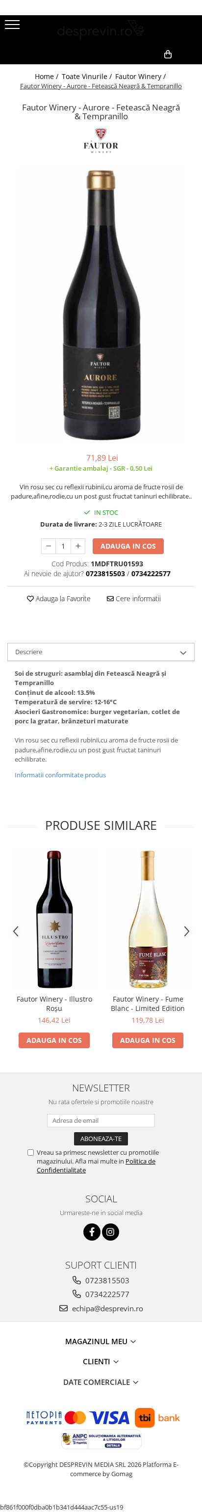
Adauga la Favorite (62, 598)
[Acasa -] (101, 30)
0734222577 (106, 1294)
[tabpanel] (101, 305)
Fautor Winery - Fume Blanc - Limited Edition (148, 1003)
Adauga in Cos (128, 546)
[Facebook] (92, 1232)
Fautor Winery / (141, 76)
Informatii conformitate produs (60, 774)
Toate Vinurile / (88, 76)
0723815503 (106, 1280)
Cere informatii (137, 598)
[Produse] (13, 27)
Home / (47, 76)
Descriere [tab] (28, 651)
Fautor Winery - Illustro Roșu (54, 1003)
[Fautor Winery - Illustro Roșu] (54, 919)
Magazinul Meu (97, 1341)
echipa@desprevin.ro (106, 1308)
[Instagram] (110, 1232)
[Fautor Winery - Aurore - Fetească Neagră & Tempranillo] (101, 305)
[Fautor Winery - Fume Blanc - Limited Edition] (148, 919)
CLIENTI (97, 1361)
